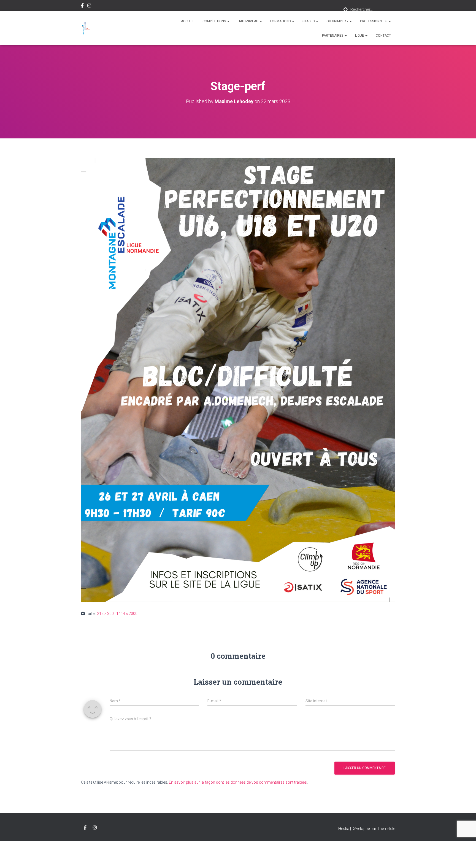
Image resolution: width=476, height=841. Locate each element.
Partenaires (333, 36)
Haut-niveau (248, 21)
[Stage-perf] (238, 379)
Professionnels (374, 21)
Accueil (187, 21)
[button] (228, 21)
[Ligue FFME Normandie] (86, 28)
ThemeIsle (386, 828)
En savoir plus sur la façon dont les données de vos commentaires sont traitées (238, 782)
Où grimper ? (337, 21)
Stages (308, 21)
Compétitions (214, 21)
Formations (280, 21)
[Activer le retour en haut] (465, 830)
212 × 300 (105, 613)
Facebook (82, 6)
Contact (383, 36)
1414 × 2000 (126, 613)
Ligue (360, 36)
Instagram (89, 6)
